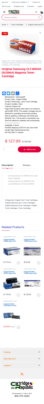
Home (4, 25)
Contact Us (36, 2)
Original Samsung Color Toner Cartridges (20, 203)
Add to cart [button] (18, 263)
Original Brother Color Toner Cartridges (10, 301)
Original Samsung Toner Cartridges (20, 63)
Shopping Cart (19, 6)
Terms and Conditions (19, 2)
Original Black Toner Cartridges (9, 237)
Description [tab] (7, 165)
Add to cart (31, 149)
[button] (40, 32)
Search (39, 17)
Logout (40, 6)
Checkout (30, 6)
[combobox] (19, 17)
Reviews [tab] (26, 165)
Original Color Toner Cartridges (12, 61)
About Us (5, 2)
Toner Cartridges (17, 25)
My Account (6, 6)
